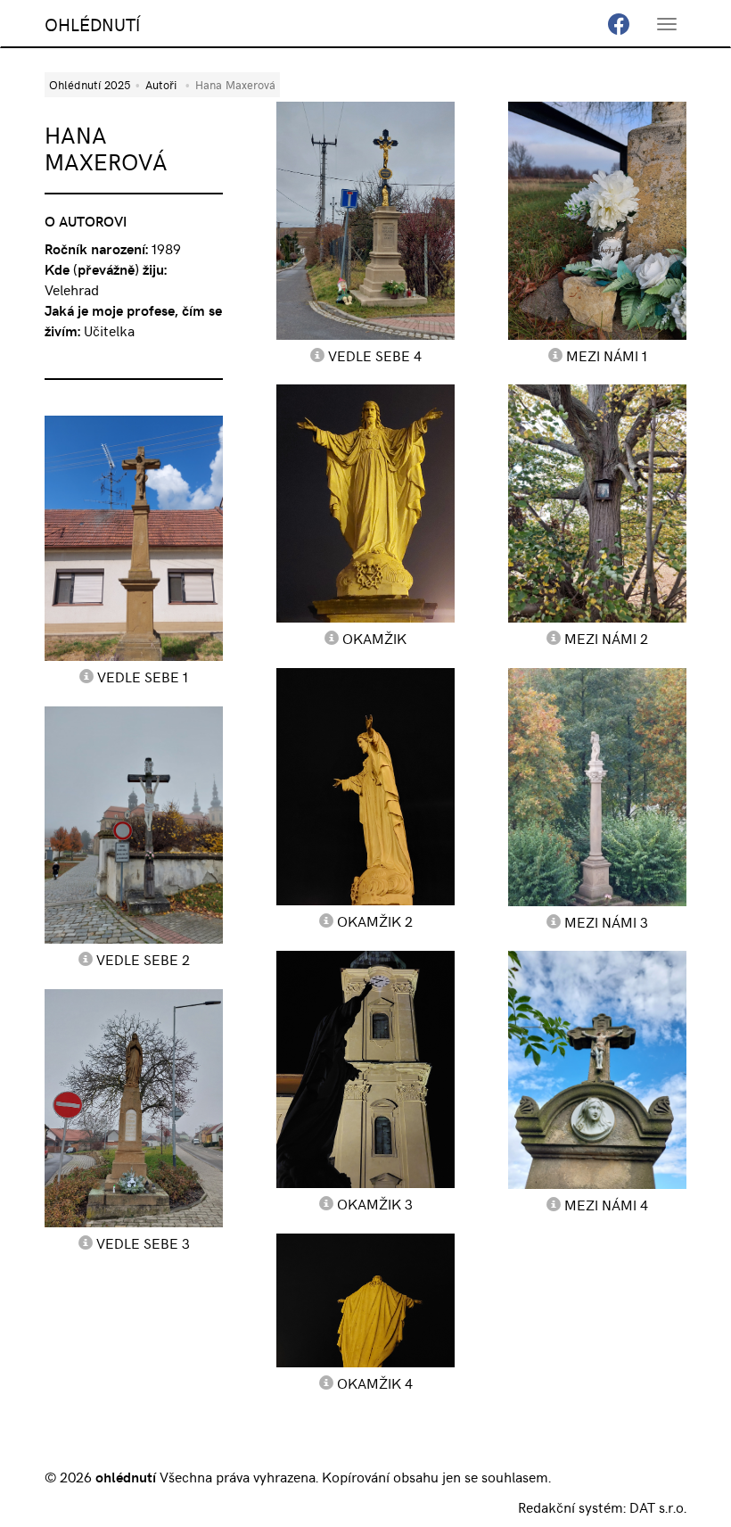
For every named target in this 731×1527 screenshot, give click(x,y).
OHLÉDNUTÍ (92, 24)
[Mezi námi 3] (597, 787)
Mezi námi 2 (606, 638)
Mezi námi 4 (606, 1204)
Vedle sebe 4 (375, 355)
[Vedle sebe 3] (134, 1107)
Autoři (161, 84)
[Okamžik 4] (365, 1300)
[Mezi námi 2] (597, 503)
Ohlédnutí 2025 (89, 84)
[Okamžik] (365, 503)
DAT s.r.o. (657, 1506)
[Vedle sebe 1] (134, 538)
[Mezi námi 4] (597, 1070)
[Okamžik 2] (365, 786)
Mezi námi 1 (606, 355)
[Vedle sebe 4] (365, 220)
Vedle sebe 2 (143, 959)
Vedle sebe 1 (142, 676)
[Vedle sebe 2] (134, 825)
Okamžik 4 (375, 1382)
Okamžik (374, 638)
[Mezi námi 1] (597, 220)
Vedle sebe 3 (143, 1242)
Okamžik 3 (375, 1203)
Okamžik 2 (375, 920)
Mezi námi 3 (606, 921)
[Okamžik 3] (365, 1069)
